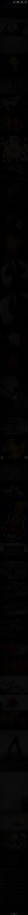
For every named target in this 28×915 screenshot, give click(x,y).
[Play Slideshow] (14, 2)
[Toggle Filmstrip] (18, 2)
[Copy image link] (21, 2)
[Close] (25, 2)
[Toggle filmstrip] (14, 914)
